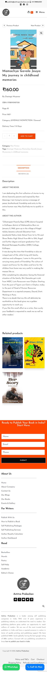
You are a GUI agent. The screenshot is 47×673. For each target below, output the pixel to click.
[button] (41, 33)
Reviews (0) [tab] (23, 174)
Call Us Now (36, 667)
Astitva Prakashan (8, 616)
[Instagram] (19, 599)
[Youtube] (23, 599)
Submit (23, 460)
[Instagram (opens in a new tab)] (27, 5)
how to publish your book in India (17, 641)
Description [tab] (23, 168)
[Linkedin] (31, 599)
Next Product (35, 25)
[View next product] (43, 26)
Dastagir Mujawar (14, 149)
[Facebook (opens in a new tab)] (24, 5)
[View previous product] (4, 26)
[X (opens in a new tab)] (20, 5)
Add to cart (27, 136)
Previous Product (13, 25)
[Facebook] (15, 599)
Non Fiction (14, 146)
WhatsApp (12, 667)
